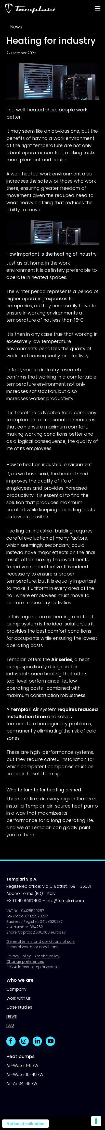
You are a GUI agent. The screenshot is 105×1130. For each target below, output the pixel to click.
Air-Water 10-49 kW (24, 1074)
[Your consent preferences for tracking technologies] (96, 1121)
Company (16, 989)
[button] (97, 8)
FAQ (10, 1025)
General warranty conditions (32, 946)
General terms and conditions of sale (40, 941)
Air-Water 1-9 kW (22, 1066)
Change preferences (25, 961)
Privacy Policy (18, 956)
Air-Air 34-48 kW (21, 1083)
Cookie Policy (47, 956)
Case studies (19, 1007)
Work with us (18, 998)
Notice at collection (25, 1123)
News (16, 27)
